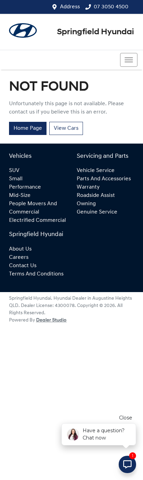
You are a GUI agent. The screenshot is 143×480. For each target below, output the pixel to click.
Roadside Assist (96, 195)
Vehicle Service (96, 170)
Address (70, 7)
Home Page (28, 128)
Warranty (88, 187)
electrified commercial (37, 220)
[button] (128, 60)
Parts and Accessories (104, 179)
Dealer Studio (51, 320)
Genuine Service (97, 212)
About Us (20, 249)
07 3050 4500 (111, 7)
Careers (18, 257)
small (16, 179)
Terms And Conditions (36, 274)
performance (25, 187)
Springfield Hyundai (95, 32)
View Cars (66, 128)
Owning (86, 204)
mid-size (20, 195)
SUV (14, 170)
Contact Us (22, 266)
